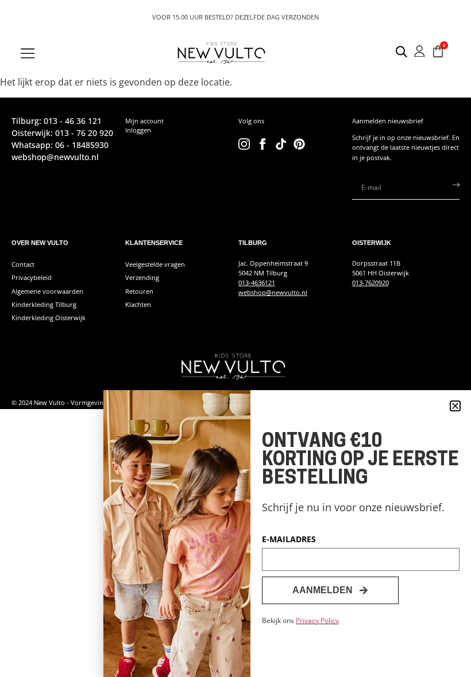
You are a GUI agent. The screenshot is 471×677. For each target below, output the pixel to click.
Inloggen (138, 130)
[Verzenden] (456, 187)
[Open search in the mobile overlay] (395, 51)
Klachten (138, 304)
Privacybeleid (31, 277)
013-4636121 (256, 282)
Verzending (142, 277)
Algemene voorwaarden (47, 291)
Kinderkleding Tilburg (43, 304)
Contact (22, 264)
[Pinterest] (299, 144)
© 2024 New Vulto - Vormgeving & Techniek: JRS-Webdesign (100, 402)
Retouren (139, 291)
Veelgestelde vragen (155, 264)
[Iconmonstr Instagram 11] (244, 144)
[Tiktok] (281, 144)
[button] (455, 406)
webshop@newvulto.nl (272, 292)
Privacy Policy (317, 620)
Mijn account (144, 120)
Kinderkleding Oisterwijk (48, 317)
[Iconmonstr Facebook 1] (262, 144)
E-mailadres (289, 539)
